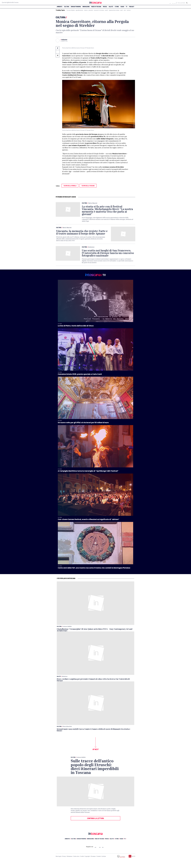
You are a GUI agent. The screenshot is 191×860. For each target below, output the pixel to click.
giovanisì (90, 10)
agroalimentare (79, 10)
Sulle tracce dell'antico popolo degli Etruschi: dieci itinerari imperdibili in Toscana (95, 766)
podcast (131, 6)
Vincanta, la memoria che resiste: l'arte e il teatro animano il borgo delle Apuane (82, 232)
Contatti (99, 856)
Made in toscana (96, 6)
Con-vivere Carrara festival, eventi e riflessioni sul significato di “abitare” (88, 519)
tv (126, 6)
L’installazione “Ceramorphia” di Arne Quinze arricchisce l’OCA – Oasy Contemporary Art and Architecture (94, 630)
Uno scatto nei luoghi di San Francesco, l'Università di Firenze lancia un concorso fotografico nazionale (108, 253)
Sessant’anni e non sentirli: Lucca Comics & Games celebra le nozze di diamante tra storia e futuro (93, 730)
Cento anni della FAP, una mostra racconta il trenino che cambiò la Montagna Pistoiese (94, 568)
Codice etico (76, 856)
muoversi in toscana (99, 10)
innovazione (86, 6)
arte (125, 10)
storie (117, 6)
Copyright (87, 856)
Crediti (82, 856)
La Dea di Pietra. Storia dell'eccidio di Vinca (75, 326)
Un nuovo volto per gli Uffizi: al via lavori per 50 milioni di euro (83, 422)
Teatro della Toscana (88, 185)
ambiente (59, 6)
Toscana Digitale (70, 10)
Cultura (61, 17)
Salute (59, 676)
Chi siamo (93, 856)
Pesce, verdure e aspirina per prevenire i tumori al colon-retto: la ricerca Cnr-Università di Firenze (93, 680)
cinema (86, 10)
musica (105, 6)
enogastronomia (76, 6)
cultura (66, 6)
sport (121, 10)
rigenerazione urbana (114, 10)
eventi (106, 10)
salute (111, 6)
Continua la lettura (95, 818)
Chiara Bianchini (67, 726)
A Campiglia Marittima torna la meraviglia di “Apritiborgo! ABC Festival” (88, 471)
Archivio (104, 856)
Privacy (64, 856)
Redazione (64, 40)
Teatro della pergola (69, 185)
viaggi (122, 6)
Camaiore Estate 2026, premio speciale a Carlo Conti (80, 374)
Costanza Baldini (67, 626)
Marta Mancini (92, 203)
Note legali (58, 856)
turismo (129, 10)
